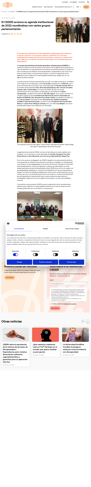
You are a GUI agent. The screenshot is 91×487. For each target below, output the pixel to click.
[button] (83, 321)
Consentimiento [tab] (19, 228)
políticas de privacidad (70, 304)
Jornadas (65, 2)
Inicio (5, 11)
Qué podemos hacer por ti (63, 7)
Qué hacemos (48, 7)
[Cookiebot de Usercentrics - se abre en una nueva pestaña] (76, 223)
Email (51, 280)
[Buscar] (88, 2)
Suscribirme (9, 277)
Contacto (82, 2)
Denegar (19, 262)
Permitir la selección (45, 262)
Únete (86, 7)
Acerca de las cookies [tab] (72, 228)
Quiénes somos (37, 7)
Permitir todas (71, 262)
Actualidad (73, 2)
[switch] (35, 254)
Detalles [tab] (45, 228)
